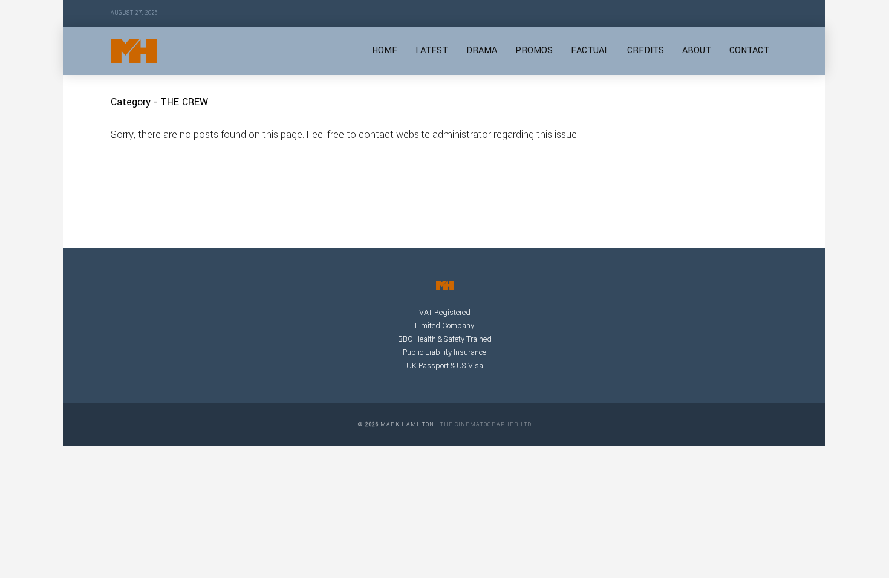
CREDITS (645, 50)
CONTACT (749, 50)
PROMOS (534, 50)
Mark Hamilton (407, 425)
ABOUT (696, 50)
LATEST (431, 50)
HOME (384, 50)
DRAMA (481, 50)
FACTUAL (590, 50)
